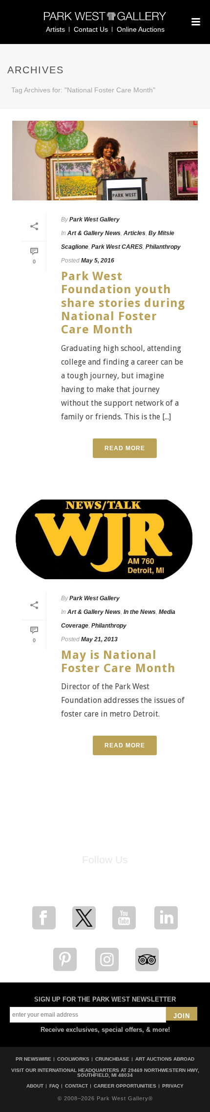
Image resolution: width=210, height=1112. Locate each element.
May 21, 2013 (99, 639)
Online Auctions (141, 29)
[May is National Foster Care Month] (105, 539)
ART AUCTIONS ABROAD (164, 1059)
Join (181, 1016)
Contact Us (91, 29)
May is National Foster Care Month (118, 661)
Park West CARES (117, 246)
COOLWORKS (73, 1059)
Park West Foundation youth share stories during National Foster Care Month (123, 302)
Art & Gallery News (94, 233)
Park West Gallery (94, 219)
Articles (135, 233)
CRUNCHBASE (112, 1059)
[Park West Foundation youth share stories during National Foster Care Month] (105, 160)
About (34, 1086)
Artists (55, 29)
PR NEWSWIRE (33, 1059)
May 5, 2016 (97, 260)
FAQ (54, 1086)
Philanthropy (163, 246)
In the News (140, 612)
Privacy (173, 1086)
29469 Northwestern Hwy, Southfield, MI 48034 (138, 1073)
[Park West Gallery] (105, 20)
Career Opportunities (125, 1086)
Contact (76, 1086)
